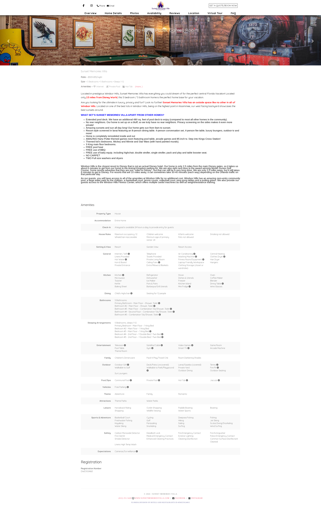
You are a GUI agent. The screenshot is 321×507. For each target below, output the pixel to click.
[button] (8, 40)
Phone (102, 6)
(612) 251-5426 (124, 498)
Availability (154, 13)
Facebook (180, 498)
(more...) (139, 86)
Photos (134, 13)
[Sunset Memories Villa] (160, 6)
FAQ (233, 13)
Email (111, 6)
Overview (90, 13)
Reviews (175, 13)
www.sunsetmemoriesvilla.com (152, 498)
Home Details (113, 13)
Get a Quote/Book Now (223, 5)
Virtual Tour (215, 13)
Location (193, 13)
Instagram (197, 498)
